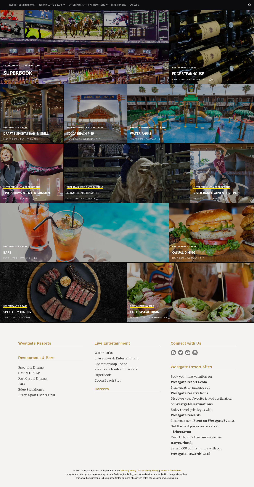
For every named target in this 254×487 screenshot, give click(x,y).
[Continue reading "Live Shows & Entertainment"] (32, 173)
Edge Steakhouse (188, 73)
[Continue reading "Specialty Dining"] (63, 292)
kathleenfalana (198, 79)
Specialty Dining (17, 312)
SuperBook (17, 72)
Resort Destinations (22, 4)
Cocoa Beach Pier (80, 133)
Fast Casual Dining (146, 312)
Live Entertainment (112, 343)
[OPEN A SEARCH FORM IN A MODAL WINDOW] (249, 4)
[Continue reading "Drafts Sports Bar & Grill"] (32, 114)
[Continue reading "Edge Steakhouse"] (211, 47)
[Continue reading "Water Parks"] (190, 114)
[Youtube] (187, 352)
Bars (7, 252)
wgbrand (25, 79)
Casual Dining (183, 252)
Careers (134, 4)
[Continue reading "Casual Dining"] (211, 233)
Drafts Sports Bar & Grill (26, 133)
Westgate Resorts (34, 343)
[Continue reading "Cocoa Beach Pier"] (95, 114)
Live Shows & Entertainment (27, 193)
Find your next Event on (203, 420)
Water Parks (140, 133)
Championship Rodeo (84, 193)
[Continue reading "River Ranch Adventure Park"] (222, 173)
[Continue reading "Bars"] (84, 233)
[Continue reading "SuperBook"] (84, 47)
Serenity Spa (118, 4)
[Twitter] (180, 352)
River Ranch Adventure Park (217, 193)
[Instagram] (195, 352)
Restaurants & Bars (50, 4)
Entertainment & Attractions (86, 4)
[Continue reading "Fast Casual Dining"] (190, 292)
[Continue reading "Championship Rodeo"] (127, 173)
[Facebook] (173, 352)
